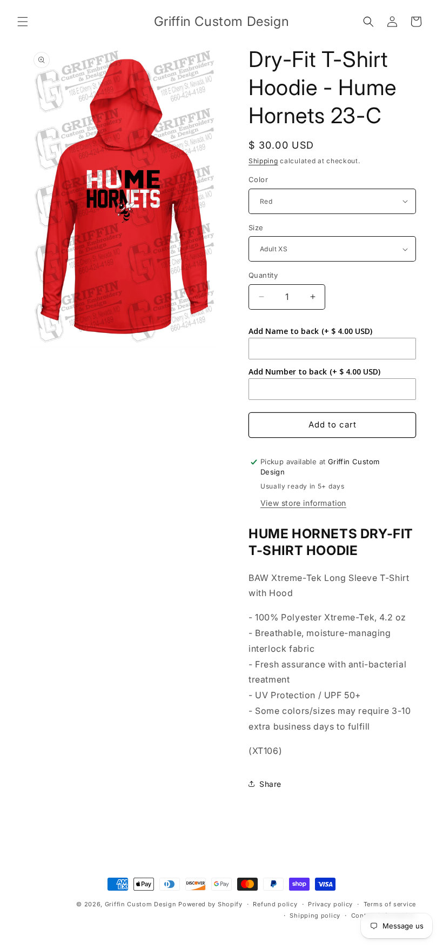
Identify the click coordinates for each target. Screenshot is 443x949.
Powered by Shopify (210, 904)
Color (258, 179)
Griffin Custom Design (141, 904)
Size (256, 227)
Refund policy (275, 904)
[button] (23, 22)
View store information (303, 502)
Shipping (263, 161)
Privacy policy (330, 904)
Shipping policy (315, 915)
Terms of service (390, 904)
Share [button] (270, 783)
